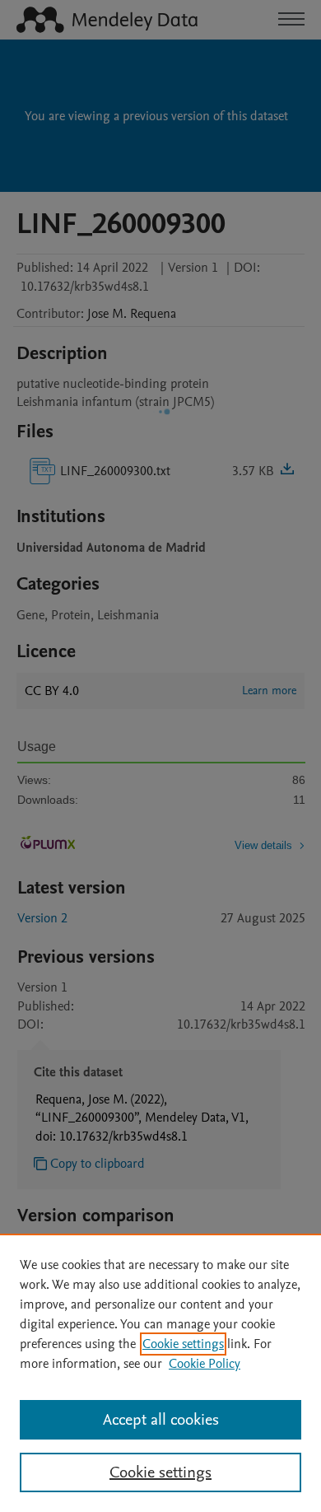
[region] (160, 1373)
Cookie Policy (204, 1364)
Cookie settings (183, 1344)
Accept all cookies (161, 1419)
